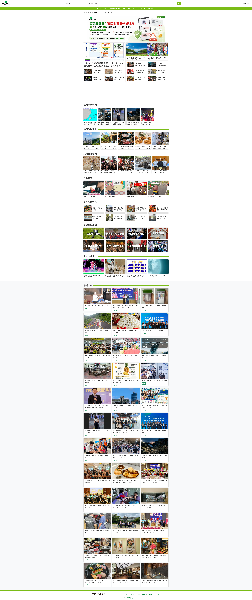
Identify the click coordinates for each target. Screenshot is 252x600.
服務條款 (138, 594)
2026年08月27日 (88, 13)
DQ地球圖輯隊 (115, 9)
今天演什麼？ (90, 256)
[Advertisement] (122, 93)
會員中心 (132, 594)
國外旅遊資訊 (90, 202)
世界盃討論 (151, 9)
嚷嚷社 (124, 9)
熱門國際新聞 (90, 153)
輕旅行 (105, 9)
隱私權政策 (145, 594)
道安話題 (87, 177)
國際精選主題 (90, 224)
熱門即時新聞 (90, 105)
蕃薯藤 (6, 3)
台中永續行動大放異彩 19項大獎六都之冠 (153, 330)
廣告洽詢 (157, 594)
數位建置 (151, 594)
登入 (244, 3)
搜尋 (129, 9)
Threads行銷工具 (139, 9)
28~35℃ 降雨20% (105, 12)
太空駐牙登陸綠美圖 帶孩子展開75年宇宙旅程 (154, 380)
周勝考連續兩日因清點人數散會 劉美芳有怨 (96, 305)
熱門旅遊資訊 (90, 129)
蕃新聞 (99, 9)
